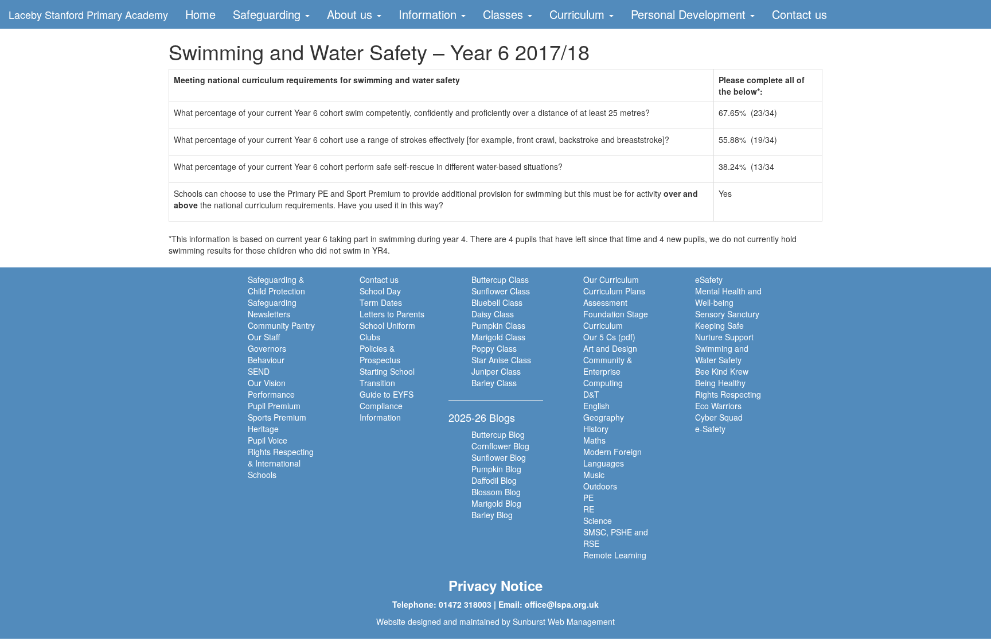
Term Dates (381, 302)
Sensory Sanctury (727, 314)
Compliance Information (381, 411)
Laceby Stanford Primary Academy (88, 14)
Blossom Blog (496, 492)
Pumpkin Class (498, 325)
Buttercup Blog (498, 434)
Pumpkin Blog (496, 469)
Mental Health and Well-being (728, 296)
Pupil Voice (267, 440)
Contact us (799, 14)
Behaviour (266, 360)
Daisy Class (492, 314)
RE (588, 509)
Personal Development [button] (690, 14)
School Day (380, 291)
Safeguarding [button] (268, 14)
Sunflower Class (500, 291)
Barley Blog (492, 514)
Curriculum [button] (578, 14)
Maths (594, 440)
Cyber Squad (719, 417)
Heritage (263, 428)
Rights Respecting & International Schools (281, 463)
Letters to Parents (392, 314)
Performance (271, 394)
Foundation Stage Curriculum (615, 319)
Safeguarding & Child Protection (276, 285)
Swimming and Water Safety (721, 354)
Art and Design (610, 348)
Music (593, 474)
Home (200, 14)
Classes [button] (504, 14)
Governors (267, 348)
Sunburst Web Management (564, 621)
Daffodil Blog (494, 480)
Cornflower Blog (500, 446)
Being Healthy (720, 383)
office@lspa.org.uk (562, 604)
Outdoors (600, 486)
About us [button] (351, 14)
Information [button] (429, 14)
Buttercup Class (500, 279)
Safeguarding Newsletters (272, 308)
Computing (603, 383)
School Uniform (387, 325)
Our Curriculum (611, 279)
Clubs (370, 337)
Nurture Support (724, 337)
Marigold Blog (496, 503)
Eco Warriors (718, 405)
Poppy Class (494, 348)
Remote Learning (614, 555)
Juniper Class (496, 371)
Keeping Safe (719, 325)
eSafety (709, 279)
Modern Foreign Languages (612, 457)
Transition (377, 383)
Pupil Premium (274, 405)
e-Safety (710, 428)
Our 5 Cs (599, 337)
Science (597, 520)
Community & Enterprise (607, 365)
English (596, 405)
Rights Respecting (728, 394)
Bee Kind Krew (721, 371)
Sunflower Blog (498, 457)
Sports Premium (277, 417)
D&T (591, 394)
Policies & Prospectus (380, 354)
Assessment (605, 302)
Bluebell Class (496, 302)
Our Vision (267, 383)
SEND (259, 371)
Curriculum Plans (614, 291)
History (595, 428)
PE (588, 497)
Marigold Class (498, 337)
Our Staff (264, 337)
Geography (603, 417)
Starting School (387, 371)
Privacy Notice (495, 585)
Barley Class (494, 383)
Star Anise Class (501, 360)
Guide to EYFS (386, 394)
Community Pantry (281, 325)
